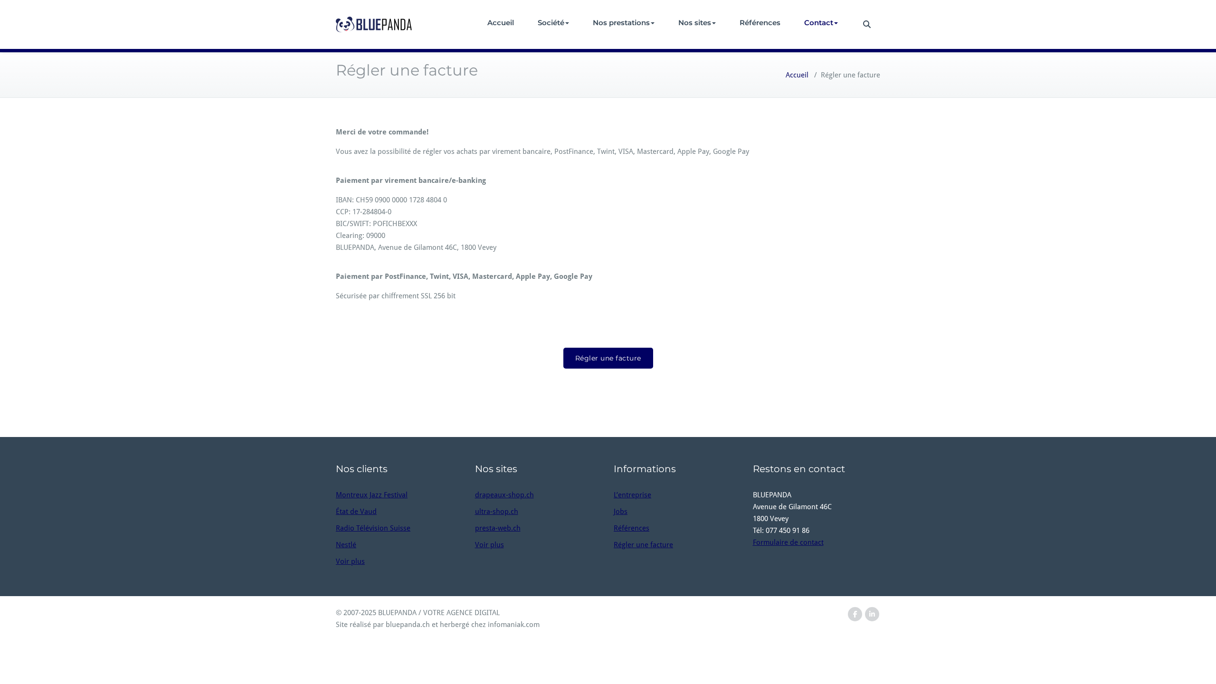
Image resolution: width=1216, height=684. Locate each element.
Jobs (620, 511)
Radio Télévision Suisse (373, 528)
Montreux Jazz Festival (372, 495)
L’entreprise (632, 495)
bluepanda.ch (408, 624)
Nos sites (694, 22)
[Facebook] (855, 614)
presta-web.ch (498, 528)
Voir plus (350, 561)
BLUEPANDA (397, 612)
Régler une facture (608, 358)
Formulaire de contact (788, 542)
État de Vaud (356, 511)
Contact (818, 22)
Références (760, 22)
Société (551, 22)
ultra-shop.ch (496, 511)
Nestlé (346, 545)
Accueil (500, 22)
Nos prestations (621, 22)
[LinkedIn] (872, 614)
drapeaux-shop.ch (504, 495)
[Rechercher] (865, 24)
